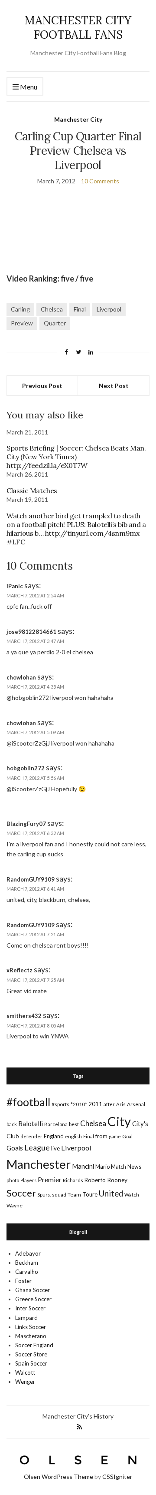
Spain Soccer (31, 1363)
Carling (20, 309)
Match (118, 1166)
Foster (23, 1280)
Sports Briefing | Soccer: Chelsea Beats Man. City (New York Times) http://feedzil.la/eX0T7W (76, 457)
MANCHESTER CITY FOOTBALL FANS (78, 27)
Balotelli (30, 1123)
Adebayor (28, 1253)
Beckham (26, 1262)
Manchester (38, 1164)
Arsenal (136, 1104)
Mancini (83, 1166)
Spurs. (44, 1194)
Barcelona (56, 1124)
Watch (131, 1194)
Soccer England (34, 1345)
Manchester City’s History (78, 1416)
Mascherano (30, 1336)
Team (74, 1194)
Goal (127, 1136)
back (11, 1124)
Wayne (14, 1205)
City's (140, 1123)
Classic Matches (31, 490)
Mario (102, 1166)
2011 (95, 1103)
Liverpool (109, 309)
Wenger (25, 1381)
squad (59, 1194)
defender (31, 1136)
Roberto (95, 1180)
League (37, 1147)
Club (12, 1136)
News (134, 1167)
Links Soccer (30, 1326)
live (55, 1148)
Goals (14, 1148)
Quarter (55, 323)
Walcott (25, 1372)
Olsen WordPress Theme (58, 1476)
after (109, 1104)
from (101, 1136)
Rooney (117, 1179)
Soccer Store (31, 1354)
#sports (60, 1104)
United (111, 1193)
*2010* (79, 1104)
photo (12, 1180)
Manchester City (78, 119)
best (74, 1124)
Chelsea (52, 309)
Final (80, 309)
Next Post (114, 385)
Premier (50, 1179)
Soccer (21, 1193)
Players (28, 1180)
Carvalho (26, 1271)
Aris (121, 1104)
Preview (22, 323)
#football (28, 1101)
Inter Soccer (30, 1308)
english (73, 1136)
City (119, 1121)
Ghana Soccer (32, 1289)
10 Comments (100, 181)
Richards (73, 1180)
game (115, 1136)
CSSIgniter (117, 1476)
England (54, 1136)
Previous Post (42, 385)
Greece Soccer (33, 1299)
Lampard (26, 1317)
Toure (90, 1194)
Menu (28, 87)
